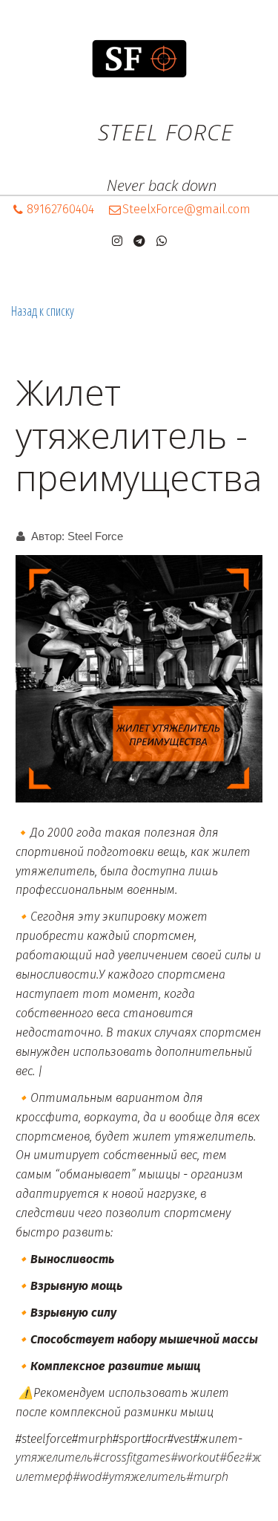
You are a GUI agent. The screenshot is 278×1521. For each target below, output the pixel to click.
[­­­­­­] (139, 162)
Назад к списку (42, 311)
